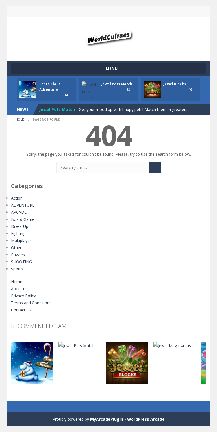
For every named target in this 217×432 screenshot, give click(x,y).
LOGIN (61, 11)
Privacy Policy (23, 295)
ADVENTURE (22, 205)
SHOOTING (21, 261)
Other (16, 247)
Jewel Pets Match (116, 84)
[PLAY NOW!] (27, 89)
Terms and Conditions (31, 302)
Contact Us (21, 310)
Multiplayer (21, 240)
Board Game (22, 219)
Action (17, 198)
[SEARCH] (155, 167)
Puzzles (18, 254)
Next (198, 365)
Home (20, 119)
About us (19, 288)
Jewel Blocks (175, 84)
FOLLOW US (156, 11)
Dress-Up (19, 226)
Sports (17, 268)
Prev (18, 365)
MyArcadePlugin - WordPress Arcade (127, 419)
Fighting (18, 233)
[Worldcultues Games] (108, 36)
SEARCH (108, 11)
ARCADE (19, 212)
